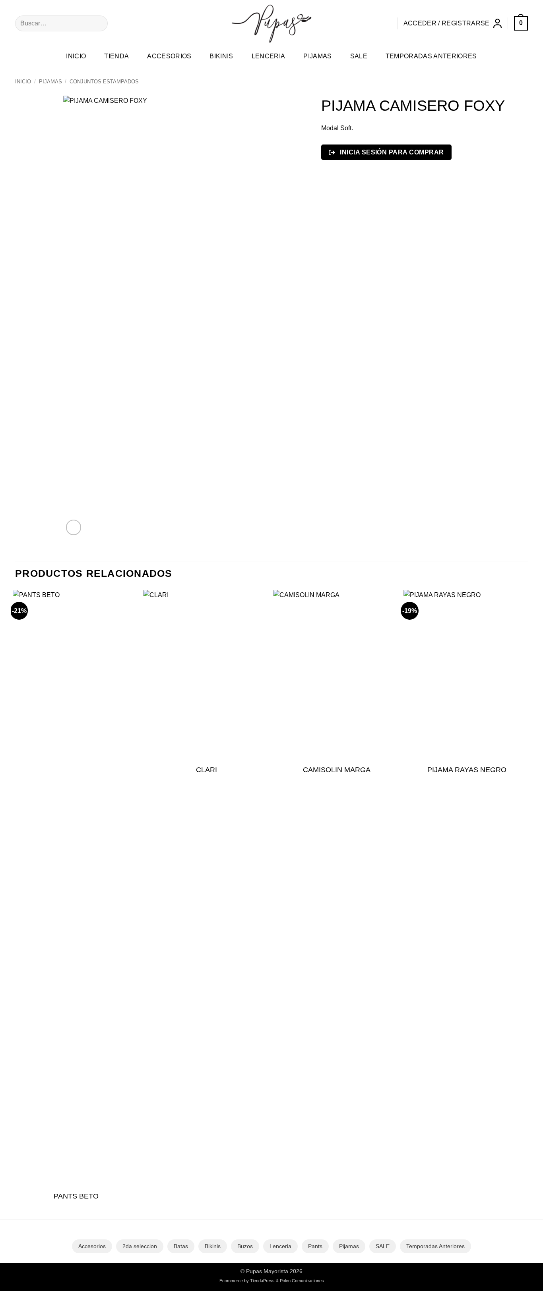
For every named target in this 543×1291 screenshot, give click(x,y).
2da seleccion (139, 1246)
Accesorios (169, 56)
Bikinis (221, 56)
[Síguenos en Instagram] (384, 23)
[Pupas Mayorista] (271, 23)
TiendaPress (262, 1280)
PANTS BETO (76, 1196)
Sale (358, 56)
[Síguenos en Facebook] (370, 23)
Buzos (245, 1246)
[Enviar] (100, 23)
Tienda (116, 56)
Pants (315, 1246)
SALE (383, 1246)
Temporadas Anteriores (431, 56)
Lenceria (268, 56)
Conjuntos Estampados (104, 82)
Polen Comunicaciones (302, 1280)
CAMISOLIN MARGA (336, 770)
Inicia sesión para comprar (391, 152)
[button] (452, 23)
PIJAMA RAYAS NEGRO (466, 770)
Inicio (76, 56)
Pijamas (317, 56)
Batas (181, 1246)
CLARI (206, 770)
